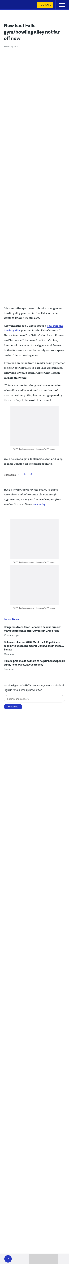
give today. (39, 504)
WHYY (12, 5)
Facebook (18, 474)
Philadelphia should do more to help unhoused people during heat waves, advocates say (34, 662)
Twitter (25, 474)
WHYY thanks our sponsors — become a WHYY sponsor (34, 449)
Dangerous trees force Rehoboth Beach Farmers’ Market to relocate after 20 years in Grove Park (32, 628)
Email (31, 474)
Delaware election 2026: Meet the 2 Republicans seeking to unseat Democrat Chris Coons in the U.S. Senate (34, 645)
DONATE (46, 5)
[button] (8, 1259)
